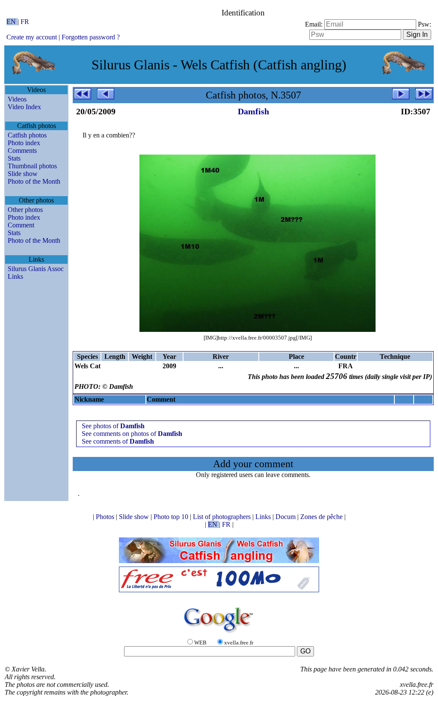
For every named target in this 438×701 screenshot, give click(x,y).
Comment (21, 225)
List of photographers (222, 516)
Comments (22, 150)
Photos (106, 516)
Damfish (253, 111)
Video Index (24, 106)
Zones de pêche (322, 516)
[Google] (219, 633)
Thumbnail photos (32, 166)
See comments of (118, 441)
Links (15, 276)
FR (25, 21)
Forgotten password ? (91, 37)
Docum (286, 516)
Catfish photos (27, 135)
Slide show (23, 173)
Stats (14, 158)
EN (12, 21)
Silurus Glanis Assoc (36, 268)
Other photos (25, 209)
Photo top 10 (172, 516)
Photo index (24, 142)
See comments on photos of (132, 433)
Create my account (31, 37)
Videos (17, 99)
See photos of (113, 426)
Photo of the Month (34, 181)
